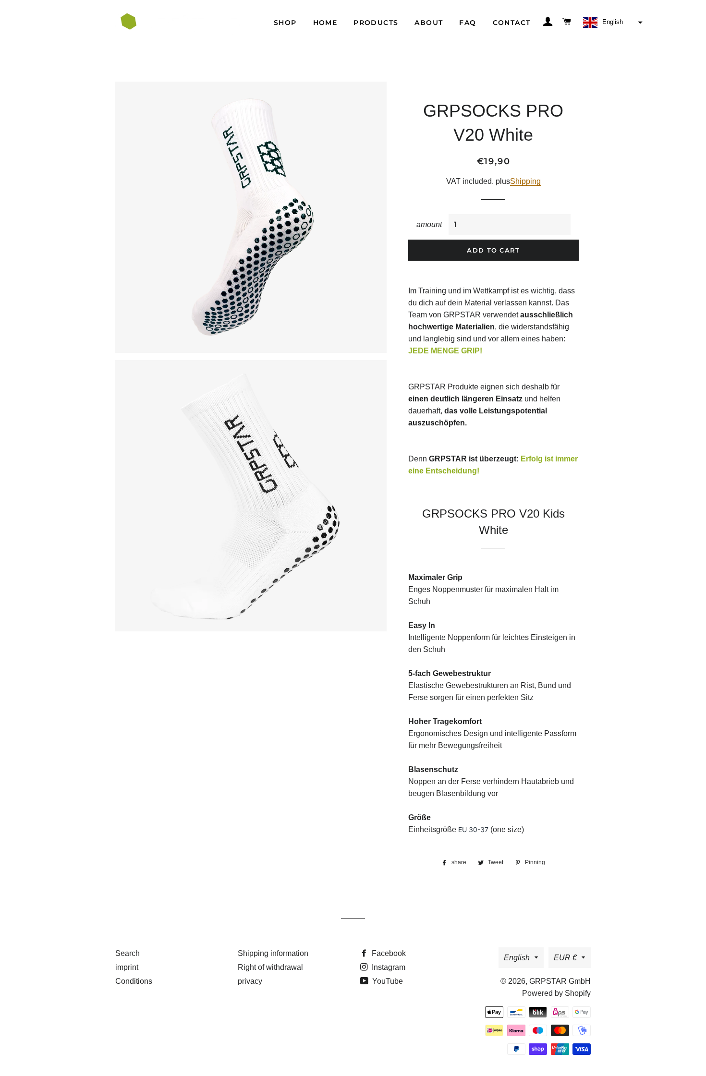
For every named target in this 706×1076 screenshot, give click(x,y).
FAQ (467, 22)
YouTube (386, 981)
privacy (250, 981)
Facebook (388, 953)
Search (127, 953)
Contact (512, 22)
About (428, 22)
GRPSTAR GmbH (560, 981)
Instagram (387, 967)
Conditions (133, 981)
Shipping (525, 181)
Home (325, 22)
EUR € (565, 958)
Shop (285, 22)
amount (429, 224)
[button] (611, 22)
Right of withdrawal (270, 967)
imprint (126, 967)
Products (375, 22)
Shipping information (273, 953)
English (517, 958)
